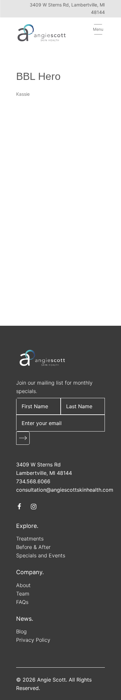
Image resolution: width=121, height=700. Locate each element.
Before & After (33, 547)
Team (22, 593)
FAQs (22, 602)
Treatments (30, 538)
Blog (21, 631)
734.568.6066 (33, 481)
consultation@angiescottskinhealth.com (64, 490)
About (23, 585)
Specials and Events (40, 555)
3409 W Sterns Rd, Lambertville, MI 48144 (67, 8)
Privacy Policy (33, 640)
